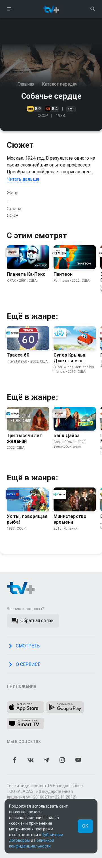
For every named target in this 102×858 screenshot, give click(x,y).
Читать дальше (23, 179)
